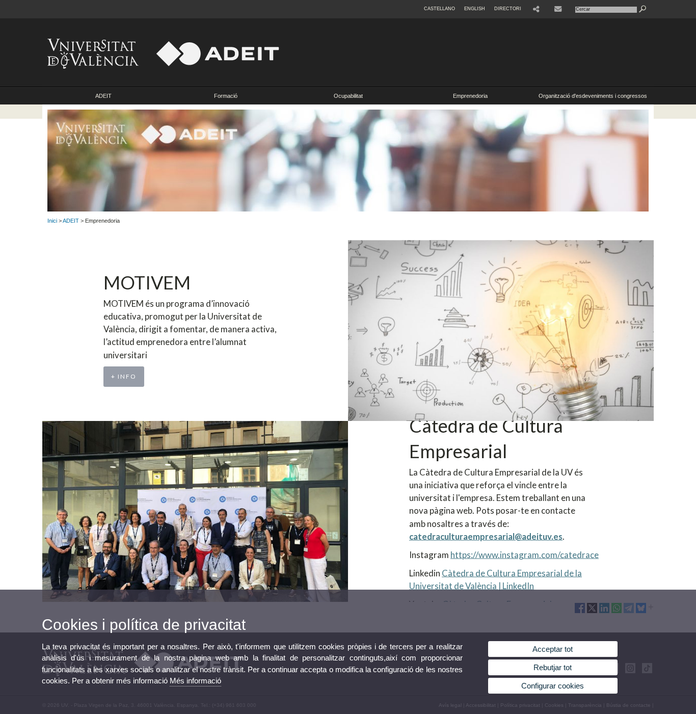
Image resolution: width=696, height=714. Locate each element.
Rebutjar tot (552, 667)
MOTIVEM (147, 282)
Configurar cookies (552, 685)
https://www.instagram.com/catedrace (524, 554)
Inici (52, 221)
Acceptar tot (552, 649)
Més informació (195, 680)
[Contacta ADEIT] (559, 9)
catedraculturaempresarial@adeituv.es (486, 536)
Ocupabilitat (348, 96)
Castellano (439, 8)
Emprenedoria (470, 96)
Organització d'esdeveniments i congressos (593, 96)
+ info (124, 376)
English (474, 8)
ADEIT (103, 96)
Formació (225, 96)
